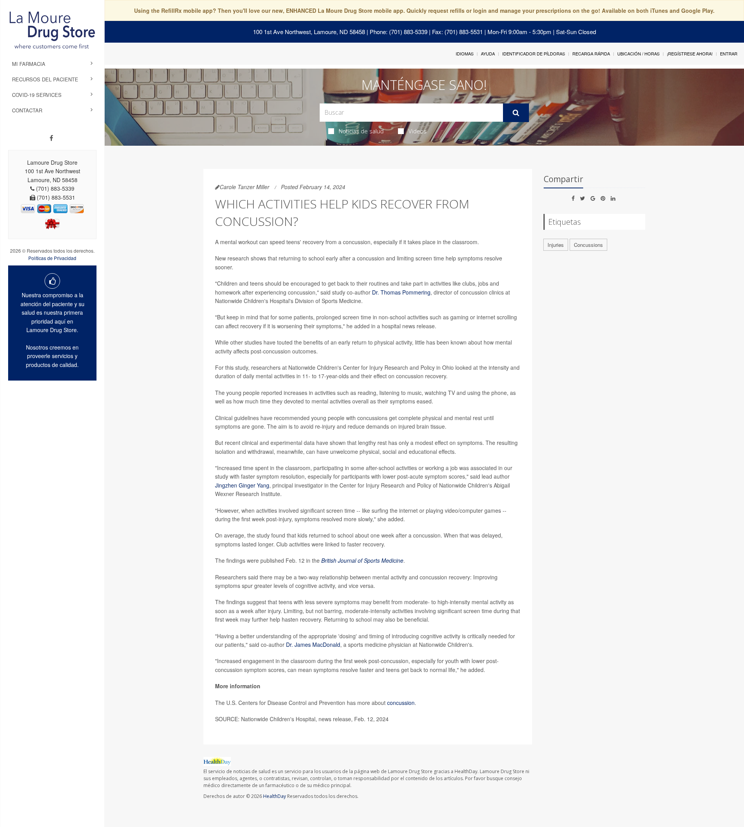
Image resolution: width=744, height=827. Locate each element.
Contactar (27, 110)
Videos (417, 131)
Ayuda (488, 53)
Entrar (728, 53)
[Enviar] (516, 112)
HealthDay (274, 796)
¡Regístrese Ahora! (690, 53)
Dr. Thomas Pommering (401, 292)
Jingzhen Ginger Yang (242, 485)
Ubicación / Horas (638, 53)
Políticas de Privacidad (52, 258)
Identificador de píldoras (533, 53)
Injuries (556, 244)
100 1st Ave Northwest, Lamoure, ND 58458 (309, 32)
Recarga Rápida (591, 53)
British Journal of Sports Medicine (362, 560)
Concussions (588, 244)
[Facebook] (51, 138)
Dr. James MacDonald (313, 644)
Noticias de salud (361, 131)
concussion (401, 702)
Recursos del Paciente (45, 79)
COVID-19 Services (37, 94)
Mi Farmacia (28, 63)
